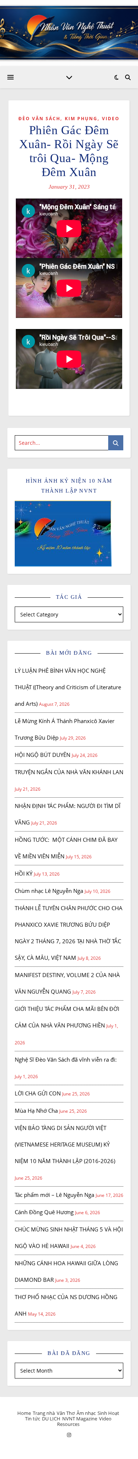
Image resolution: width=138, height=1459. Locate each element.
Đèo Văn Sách (39, 118)
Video (111, 118)
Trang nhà (44, 1413)
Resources (68, 1424)
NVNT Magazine (79, 1418)
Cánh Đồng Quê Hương (44, 1212)
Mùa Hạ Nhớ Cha (36, 1110)
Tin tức (32, 1418)
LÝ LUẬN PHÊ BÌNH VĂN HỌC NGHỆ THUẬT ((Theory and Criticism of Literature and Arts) (68, 687)
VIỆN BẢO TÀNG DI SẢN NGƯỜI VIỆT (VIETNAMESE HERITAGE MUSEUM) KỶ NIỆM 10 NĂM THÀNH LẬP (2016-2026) (65, 1144)
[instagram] (69, 1434)
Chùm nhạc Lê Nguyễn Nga (49, 890)
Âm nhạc (86, 1413)
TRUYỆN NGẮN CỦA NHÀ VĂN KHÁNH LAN (69, 772)
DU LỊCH (51, 1418)
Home (24, 1413)
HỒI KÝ (23, 873)
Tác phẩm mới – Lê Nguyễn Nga (54, 1194)
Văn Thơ (66, 1413)
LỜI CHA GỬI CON (38, 1093)
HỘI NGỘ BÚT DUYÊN (42, 754)
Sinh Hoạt (108, 1413)
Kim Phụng (81, 118)
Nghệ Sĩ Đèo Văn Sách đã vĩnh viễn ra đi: (66, 1059)
